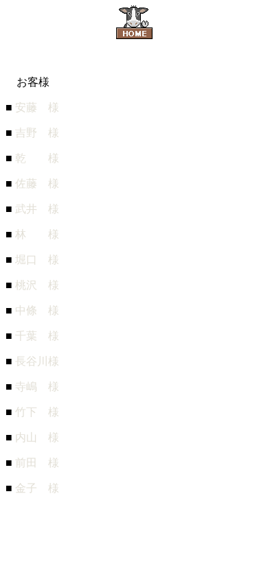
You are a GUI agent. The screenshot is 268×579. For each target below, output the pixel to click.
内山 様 (37, 437)
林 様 (37, 234)
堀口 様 (37, 259)
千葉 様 (37, 336)
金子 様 (37, 488)
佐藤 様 (37, 183)
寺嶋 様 (37, 386)
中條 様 (37, 310)
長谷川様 (37, 361)
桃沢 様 (37, 285)
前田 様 (37, 463)
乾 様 (37, 158)
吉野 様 (37, 133)
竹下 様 (37, 412)
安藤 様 (37, 107)
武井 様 (37, 209)
